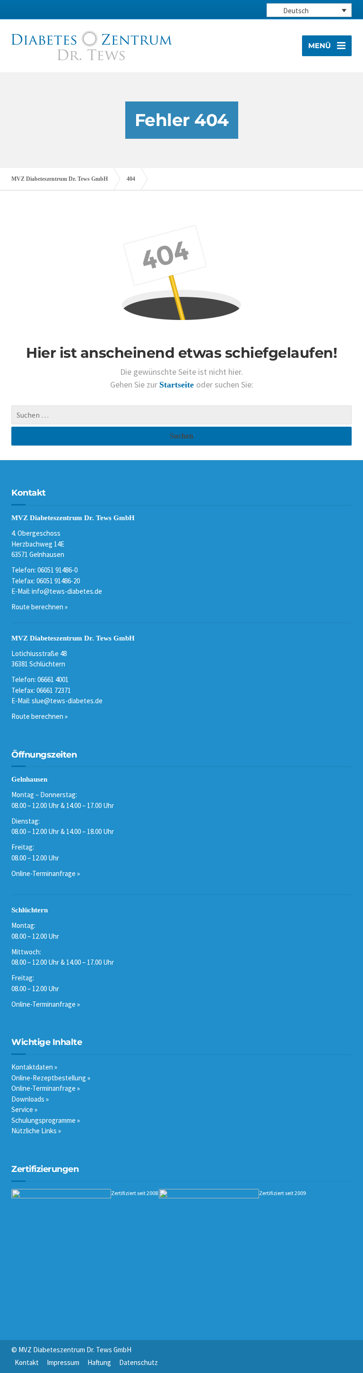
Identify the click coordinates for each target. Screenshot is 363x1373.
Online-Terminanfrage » (45, 873)
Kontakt (27, 1362)
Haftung (99, 1362)
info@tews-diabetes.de (67, 591)
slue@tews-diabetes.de (67, 700)
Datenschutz (138, 1362)
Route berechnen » (39, 606)
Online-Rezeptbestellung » (50, 1077)
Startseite (177, 384)
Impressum (63, 1362)
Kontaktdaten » (34, 1066)
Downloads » (30, 1099)
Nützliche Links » (36, 1130)
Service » (24, 1109)
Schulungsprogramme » (45, 1120)
